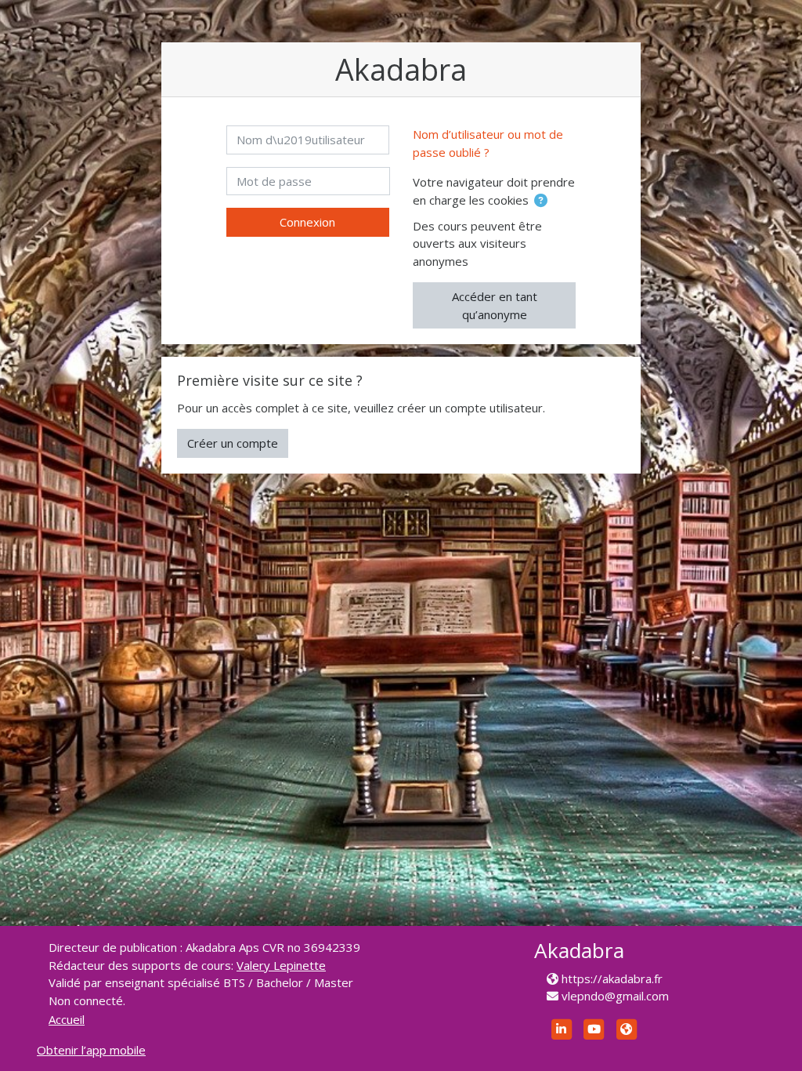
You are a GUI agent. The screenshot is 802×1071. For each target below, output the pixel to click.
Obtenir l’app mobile (91, 1050)
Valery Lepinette (281, 965)
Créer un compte (232, 443)
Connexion (307, 222)
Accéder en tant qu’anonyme (494, 305)
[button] (541, 201)
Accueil (67, 1019)
